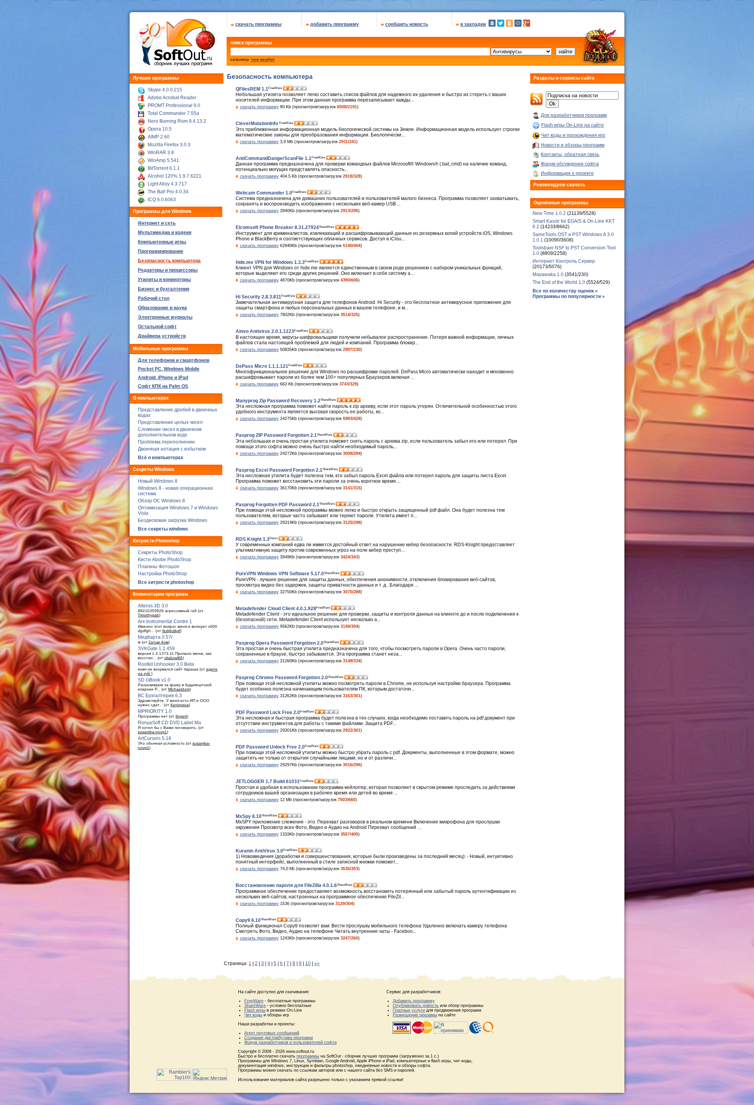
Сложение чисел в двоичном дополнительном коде (169, 432)
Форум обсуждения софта (570, 164)
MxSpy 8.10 (249, 816)
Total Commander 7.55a (173, 113)
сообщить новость (406, 24)
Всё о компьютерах (160, 457)
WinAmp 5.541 (163, 160)
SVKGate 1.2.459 (156, 648)
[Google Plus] (526, 23)
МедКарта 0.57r (155, 637)
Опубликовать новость (416, 1005)
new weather (263, 59)
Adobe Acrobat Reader (172, 97)
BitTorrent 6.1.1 (164, 168)
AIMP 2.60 (159, 137)
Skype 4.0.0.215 (165, 90)
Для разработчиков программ (574, 115)
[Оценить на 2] (290, 89)
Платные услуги (409, 1010)
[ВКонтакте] (492, 23)
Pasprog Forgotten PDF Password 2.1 (277, 504)
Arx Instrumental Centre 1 (165, 621)
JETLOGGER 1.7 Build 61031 (268, 782)
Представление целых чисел (170, 422)
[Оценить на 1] (285, 89)
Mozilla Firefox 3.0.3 (169, 144)
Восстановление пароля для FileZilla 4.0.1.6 (286, 886)
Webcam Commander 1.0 (264, 193)
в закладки (473, 24)
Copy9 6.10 (248, 920)
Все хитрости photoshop (166, 582)
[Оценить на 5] (304, 89)
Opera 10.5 (160, 129)
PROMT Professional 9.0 (174, 105)
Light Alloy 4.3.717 (167, 184)
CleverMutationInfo (257, 124)
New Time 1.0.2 (549, 213)
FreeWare (254, 1000)
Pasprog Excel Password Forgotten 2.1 (279, 470)
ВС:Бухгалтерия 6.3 (160, 695)
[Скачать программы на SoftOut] (174, 66)
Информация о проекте (567, 173)
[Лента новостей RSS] (536, 104)
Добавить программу (414, 1000)
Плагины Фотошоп (158, 566)
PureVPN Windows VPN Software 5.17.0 (280, 574)
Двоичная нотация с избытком (172, 449)
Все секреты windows (163, 529)
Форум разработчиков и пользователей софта (290, 1042)
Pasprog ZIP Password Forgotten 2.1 (276, 435)
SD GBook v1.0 (154, 680)
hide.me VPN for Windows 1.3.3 (270, 262)
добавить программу (334, 24)
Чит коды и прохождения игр (573, 135)
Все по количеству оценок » (565, 291)
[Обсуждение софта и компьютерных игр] (602, 63)
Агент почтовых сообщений (271, 1032)
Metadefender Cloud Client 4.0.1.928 (276, 608)
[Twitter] (500, 23)
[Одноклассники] (509, 23)
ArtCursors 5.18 (154, 738)
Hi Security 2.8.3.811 (258, 297)
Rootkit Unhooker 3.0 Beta (166, 664)
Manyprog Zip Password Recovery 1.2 (278, 400)
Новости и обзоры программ (572, 145)
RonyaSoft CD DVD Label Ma (169, 722)
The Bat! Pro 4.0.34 (168, 191)
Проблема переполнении (166, 442)
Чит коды (253, 1014)
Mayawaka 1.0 (549, 274)
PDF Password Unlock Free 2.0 (270, 747)
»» (317, 963)
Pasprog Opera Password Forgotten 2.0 (280, 643)
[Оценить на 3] (295, 89)
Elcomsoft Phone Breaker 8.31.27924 (277, 228)
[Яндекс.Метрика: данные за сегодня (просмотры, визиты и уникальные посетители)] (209, 1075)
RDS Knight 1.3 (252, 539)
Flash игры (254, 1010)
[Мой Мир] (518, 23)
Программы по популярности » (569, 296)
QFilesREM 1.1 (252, 89)
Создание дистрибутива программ (278, 1037)
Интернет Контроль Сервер (564, 261)
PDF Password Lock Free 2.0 (268, 712)
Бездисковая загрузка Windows (172, 520)
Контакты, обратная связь (570, 154)
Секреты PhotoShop (160, 552)
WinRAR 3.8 (161, 152)
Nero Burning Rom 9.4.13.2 (177, 121)
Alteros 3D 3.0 (153, 606)
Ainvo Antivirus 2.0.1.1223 (265, 331)
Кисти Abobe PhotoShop (164, 559)
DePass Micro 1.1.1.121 (262, 366)
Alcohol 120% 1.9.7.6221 (174, 176)
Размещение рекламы (415, 1014)
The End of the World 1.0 (559, 282)
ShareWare (255, 1005)
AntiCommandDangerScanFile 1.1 (273, 158)
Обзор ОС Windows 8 (161, 500)
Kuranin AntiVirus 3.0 (259, 851)
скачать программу (259, 106)
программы (307, 1056)
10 (308, 963)
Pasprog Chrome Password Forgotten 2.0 (282, 678)
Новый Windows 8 (158, 481)
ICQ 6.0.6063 (162, 199)
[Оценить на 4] (299, 89)
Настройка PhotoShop (162, 573)
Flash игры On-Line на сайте (572, 125)
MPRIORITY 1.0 (155, 711)
